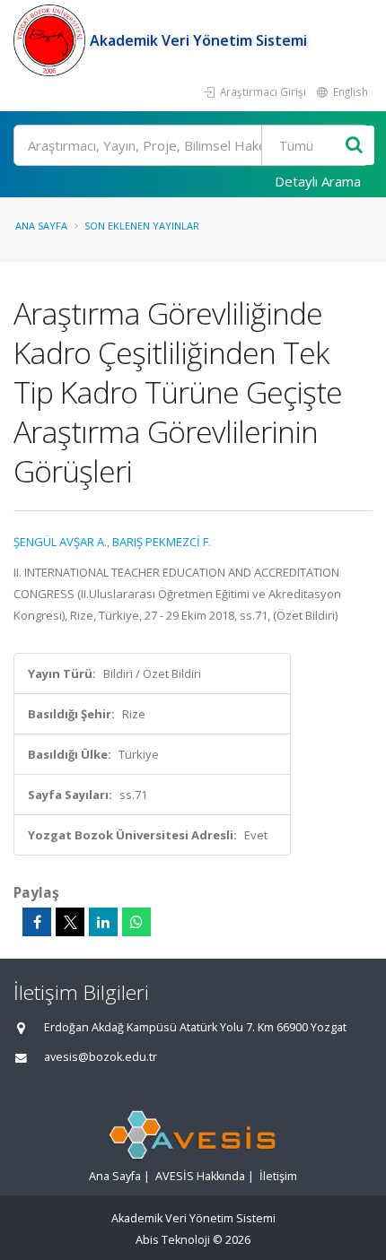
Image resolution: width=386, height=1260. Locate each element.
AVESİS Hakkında (200, 1176)
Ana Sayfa (41, 225)
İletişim (278, 1176)
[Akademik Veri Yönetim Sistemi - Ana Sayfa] (51, 40)
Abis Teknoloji (173, 1239)
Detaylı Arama (318, 181)
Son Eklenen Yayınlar (141, 225)
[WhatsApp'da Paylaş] (136, 922)
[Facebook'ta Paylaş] (36, 922)
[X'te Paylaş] (70, 922)
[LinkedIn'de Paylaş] (103, 922)
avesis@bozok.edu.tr (100, 1056)
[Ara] (354, 146)
